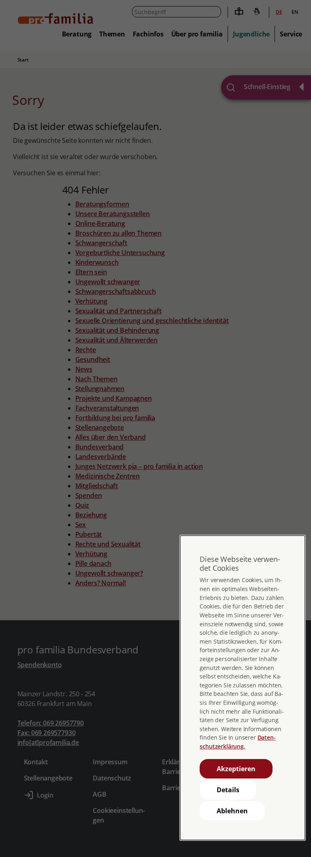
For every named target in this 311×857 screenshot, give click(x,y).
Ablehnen (232, 810)
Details (228, 789)
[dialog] (242, 688)
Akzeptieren (236, 768)
